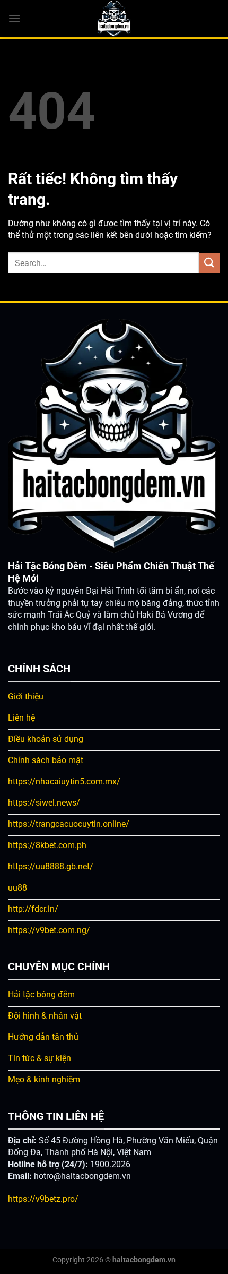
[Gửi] (209, 263)
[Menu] (14, 18)
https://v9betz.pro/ (43, 1199)
